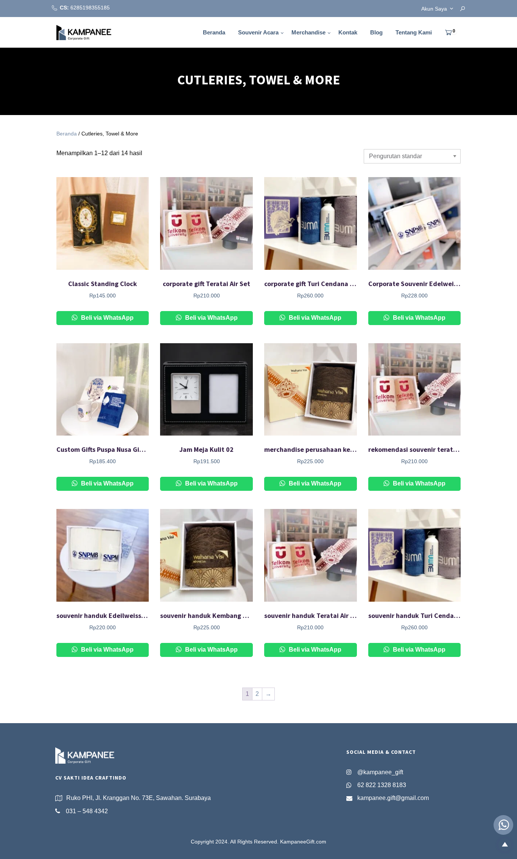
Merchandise (308, 32)
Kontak (347, 32)
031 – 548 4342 (87, 811)
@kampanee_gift (380, 772)
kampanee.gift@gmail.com (393, 798)
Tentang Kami (414, 32)
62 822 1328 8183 (381, 785)
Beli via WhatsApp (106, 317)
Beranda (214, 32)
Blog (376, 32)
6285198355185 (90, 8)
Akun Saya (434, 9)
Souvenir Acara (258, 32)
